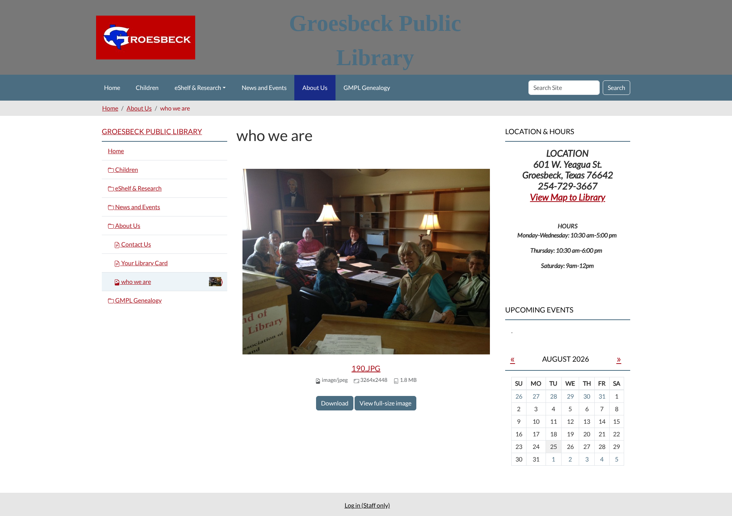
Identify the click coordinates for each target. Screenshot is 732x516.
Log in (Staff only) (367, 505)
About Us (314, 87)
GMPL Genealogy (367, 87)
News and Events (264, 87)
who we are (136, 281)
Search (616, 87)
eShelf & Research (198, 87)
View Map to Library (567, 196)
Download (334, 403)
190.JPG (366, 368)
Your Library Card (144, 262)
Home (112, 87)
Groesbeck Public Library (152, 131)
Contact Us (135, 244)
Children (147, 87)
